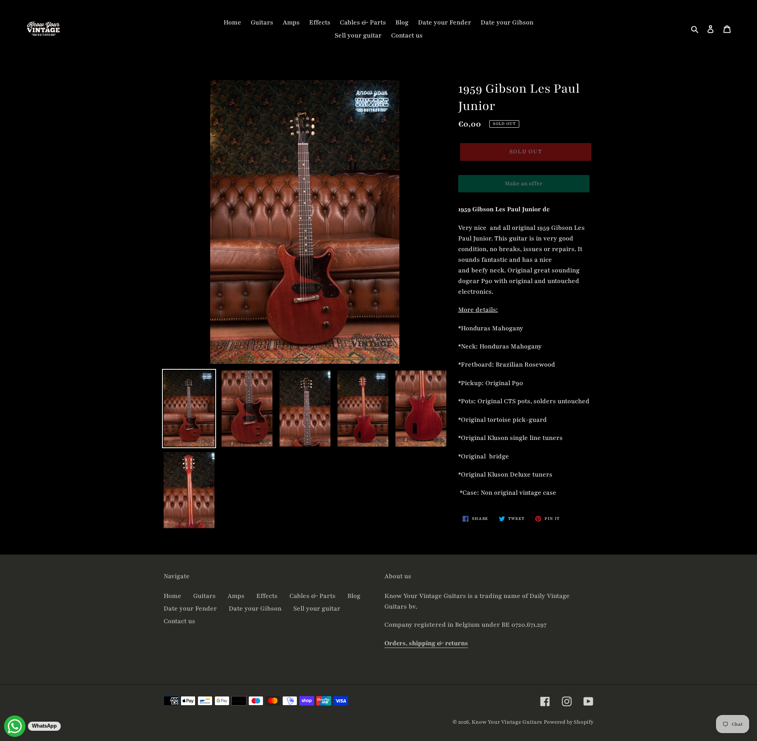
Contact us (179, 621)
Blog (353, 596)
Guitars (204, 596)
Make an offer (523, 186)
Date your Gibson (255, 608)
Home (172, 596)
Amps (235, 596)
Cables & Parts (312, 596)
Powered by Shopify (568, 722)
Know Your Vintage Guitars (507, 722)
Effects (267, 596)
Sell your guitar (316, 608)
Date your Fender (190, 608)
